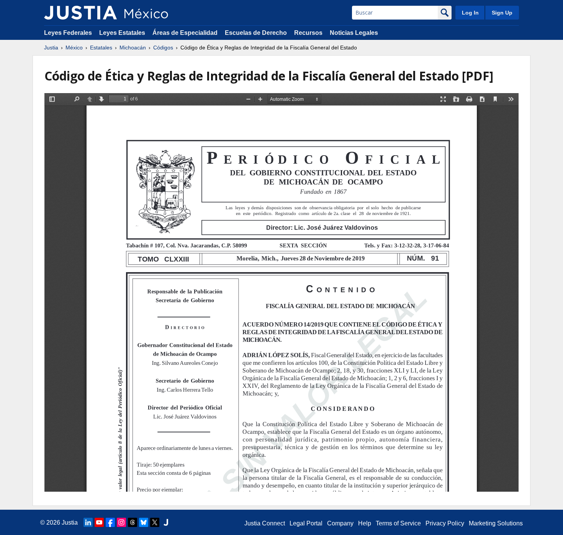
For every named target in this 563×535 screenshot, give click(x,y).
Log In (470, 13)
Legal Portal (306, 523)
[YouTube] (99, 522)
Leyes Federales (68, 33)
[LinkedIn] (88, 522)
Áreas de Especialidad (185, 33)
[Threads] (132, 522)
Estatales (101, 47)
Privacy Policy (445, 523)
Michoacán (132, 47)
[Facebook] (110, 522)
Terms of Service (398, 523)
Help (364, 523)
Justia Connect (264, 523)
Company (340, 523)
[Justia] (80, 13)
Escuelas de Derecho (256, 33)
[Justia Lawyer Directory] (165, 522)
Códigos (163, 47)
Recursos (308, 33)
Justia (51, 47)
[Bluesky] (143, 522)
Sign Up (502, 13)
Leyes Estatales (122, 33)
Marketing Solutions (496, 523)
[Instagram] (121, 522)
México (74, 47)
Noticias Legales (354, 33)
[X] (154, 522)
